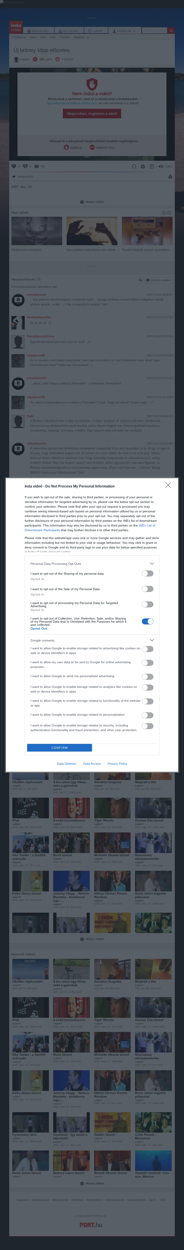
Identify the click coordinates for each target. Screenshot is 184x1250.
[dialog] (92, 625)
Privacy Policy (117, 763)
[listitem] (92, 563)
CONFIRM (59, 748)
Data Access (92, 763)
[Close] (169, 486)
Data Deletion (66, 763)
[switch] (147, 573)
